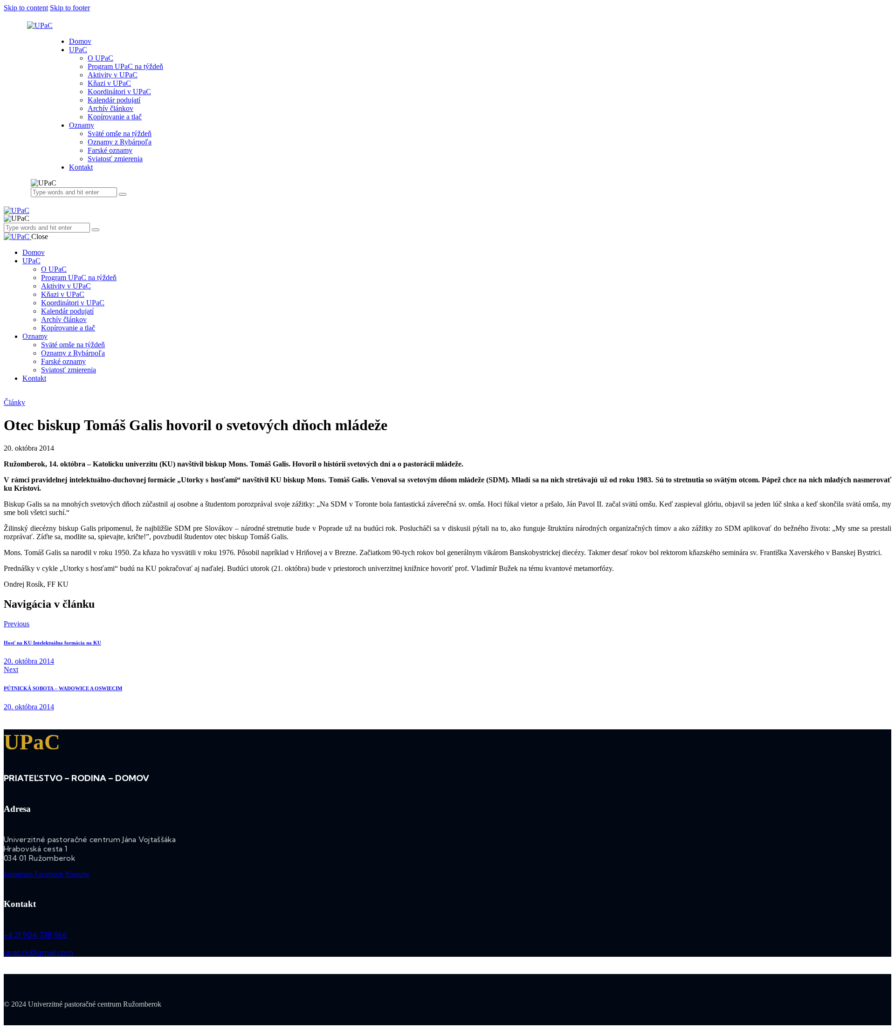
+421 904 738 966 (35, 935)
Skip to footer (70, 8)
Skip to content (26, 8)
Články (14, 402)
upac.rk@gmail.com (38, 952)
